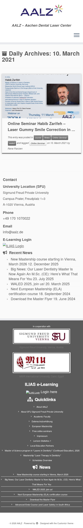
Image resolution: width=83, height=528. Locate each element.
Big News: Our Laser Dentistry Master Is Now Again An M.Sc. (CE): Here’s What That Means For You (43, 273)
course (38, 137)
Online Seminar (60, 137)
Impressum (42, 435)
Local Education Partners (42, 445)
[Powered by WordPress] (37, 522)
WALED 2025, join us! (28, 283)
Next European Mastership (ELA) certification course (35, 291)
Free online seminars (42, 431)
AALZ (19, 523)
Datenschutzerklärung (42, 421)
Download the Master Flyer (31, 298)
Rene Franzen (15, 148)
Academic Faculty (42, 416)
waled (12, 143)
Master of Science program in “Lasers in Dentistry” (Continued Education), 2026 (42, 450)
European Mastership (42, 426)
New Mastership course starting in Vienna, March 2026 (42, 474)
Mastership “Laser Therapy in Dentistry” (42, 455)
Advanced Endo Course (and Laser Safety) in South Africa (42, 504)
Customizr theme (65, 523)
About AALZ (42, 406)
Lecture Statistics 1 (42, 440)
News (47, 137)
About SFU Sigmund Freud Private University (42, 411)
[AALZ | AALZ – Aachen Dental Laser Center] (41, 11)
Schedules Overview (42, 460)
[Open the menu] (77, 35)
